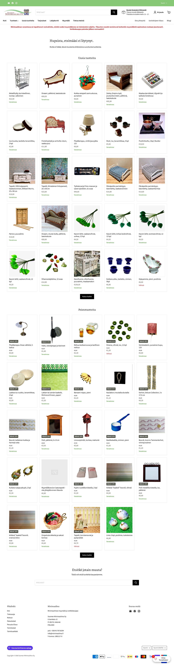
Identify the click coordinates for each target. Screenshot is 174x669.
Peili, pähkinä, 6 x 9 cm (50, 440)
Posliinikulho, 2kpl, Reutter (149, 141)
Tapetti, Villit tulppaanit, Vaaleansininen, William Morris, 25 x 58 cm (21, 188)
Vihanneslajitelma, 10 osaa (52, 279)
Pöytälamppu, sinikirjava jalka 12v (86, 142)
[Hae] (114, 12)
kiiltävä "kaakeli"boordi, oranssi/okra (18, 536)
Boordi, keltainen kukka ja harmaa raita (19, 441)
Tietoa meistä (78, 20)
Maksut (9, 617)
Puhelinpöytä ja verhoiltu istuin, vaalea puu (54, 142)
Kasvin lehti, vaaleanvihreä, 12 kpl (21, 280)
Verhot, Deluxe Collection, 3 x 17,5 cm (150, 393)
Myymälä (66, 20)
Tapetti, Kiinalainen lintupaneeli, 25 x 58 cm (54, 187)
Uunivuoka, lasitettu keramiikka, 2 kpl (22, 142)
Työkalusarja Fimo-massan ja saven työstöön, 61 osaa (85, 187)
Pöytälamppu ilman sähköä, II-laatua (21, 346)
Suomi (163, 3)
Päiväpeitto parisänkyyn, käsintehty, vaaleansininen (116, 187)
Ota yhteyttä (140, 20)
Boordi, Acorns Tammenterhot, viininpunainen (151, 441)
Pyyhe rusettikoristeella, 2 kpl (85, 487)
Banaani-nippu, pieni (82, 392)
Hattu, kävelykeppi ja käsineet (53, 345)
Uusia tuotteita (28, 20)
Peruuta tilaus (12, 624)
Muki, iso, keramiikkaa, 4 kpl (117, 141)
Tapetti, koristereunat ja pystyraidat (83, 536)
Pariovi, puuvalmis (16, 234)
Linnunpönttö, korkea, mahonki (86, 440)
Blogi (169, 20)
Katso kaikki (87, 296)
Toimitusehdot (12, 631)
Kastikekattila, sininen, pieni (117, 440)
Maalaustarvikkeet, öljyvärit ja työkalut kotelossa (150, 94)
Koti (4, 20)
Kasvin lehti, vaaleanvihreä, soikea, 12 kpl (85, 235)
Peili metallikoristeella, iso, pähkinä (149, 489)
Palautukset (11, 621)
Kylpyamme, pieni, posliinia (150, 279)
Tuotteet (13, 20)
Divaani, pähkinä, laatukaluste (53, 93)
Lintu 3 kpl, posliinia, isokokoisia (119, 535)
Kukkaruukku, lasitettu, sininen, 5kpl (119, 280)
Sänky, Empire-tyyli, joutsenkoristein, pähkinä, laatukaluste (116, 96)
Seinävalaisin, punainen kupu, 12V (151, 346)
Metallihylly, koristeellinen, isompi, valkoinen (19, 94)
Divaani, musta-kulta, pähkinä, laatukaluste (54, 235)
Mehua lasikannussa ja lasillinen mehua (87, 346)
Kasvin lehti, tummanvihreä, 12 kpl (151, 235)
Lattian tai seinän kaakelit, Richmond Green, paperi (52, 393)
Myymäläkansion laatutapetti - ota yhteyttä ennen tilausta (53, 489)
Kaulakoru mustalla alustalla (117, 392)
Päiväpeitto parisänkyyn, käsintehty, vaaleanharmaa (149, 187)
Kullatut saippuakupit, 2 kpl (20, 487)
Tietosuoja (11, 614)
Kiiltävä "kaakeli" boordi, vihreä (119, 487)
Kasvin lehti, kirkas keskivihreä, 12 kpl (118, 235)
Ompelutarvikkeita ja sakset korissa (53, 536)
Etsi (8, 611)
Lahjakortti (54, 20)
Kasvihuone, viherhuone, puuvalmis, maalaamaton (84, 280)
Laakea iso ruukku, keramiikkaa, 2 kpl (22, 393)
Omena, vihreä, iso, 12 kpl (116, 345)
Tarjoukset (42, 20)
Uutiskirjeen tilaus (156, 20)
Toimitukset (11, 628)
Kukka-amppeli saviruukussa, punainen (85, 94)
